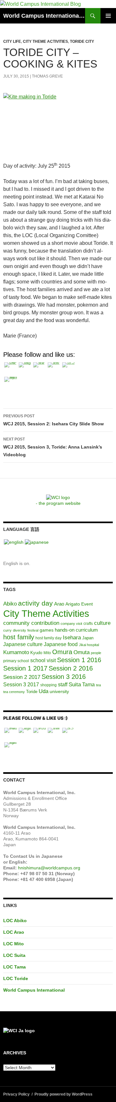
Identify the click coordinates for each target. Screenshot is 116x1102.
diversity (19, 630)
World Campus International (34, 990)
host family (18, 637)
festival (32, 630)
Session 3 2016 (64, 676)
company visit (71, 623)
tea (98, 685)
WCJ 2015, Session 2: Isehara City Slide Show (53, 420)
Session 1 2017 (25, 668)
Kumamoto (16, 652)
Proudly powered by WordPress (63, 1094)
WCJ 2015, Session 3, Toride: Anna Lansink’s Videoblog (52, 447)
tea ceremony (14, 692)
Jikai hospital (89, 645)
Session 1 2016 (79, 659)
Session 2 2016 (71, 668)
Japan (87, 637)
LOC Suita (14, 955)
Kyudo (36, 652)
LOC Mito (13, 943)
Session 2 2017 (21, 677)
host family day (48, 638)
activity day (35, 603)
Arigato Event (79, 604)
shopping (48, 685)
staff (62, 684)
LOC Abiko (15, 920)
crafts (88, 623)
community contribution (31, 623)
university (59, 691)
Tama (88, 684)
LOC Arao (13, 932)
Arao (59, 604)
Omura (62, 651)
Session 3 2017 (21, 684)
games (46, 630)
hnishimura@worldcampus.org (49, 867)
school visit (43, 660)
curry (7, 630)
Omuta (81, 652)
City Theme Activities (45, 41)
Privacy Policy (16, 1094)
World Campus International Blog (44, 16)
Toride (31, 691)
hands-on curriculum (76, 630)
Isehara (72, 637)
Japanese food (61, 644)
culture (102, 623)
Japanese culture (23, 644)
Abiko (10, 603)
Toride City (82, 41)
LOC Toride (15, 978)
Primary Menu (108, 15)
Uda (43, 691)
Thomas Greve (47, 76)
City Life (12, 41)
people (96, 653)
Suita (75, 684)
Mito (47, 653)
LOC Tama (14, 966)
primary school (16, 661)
